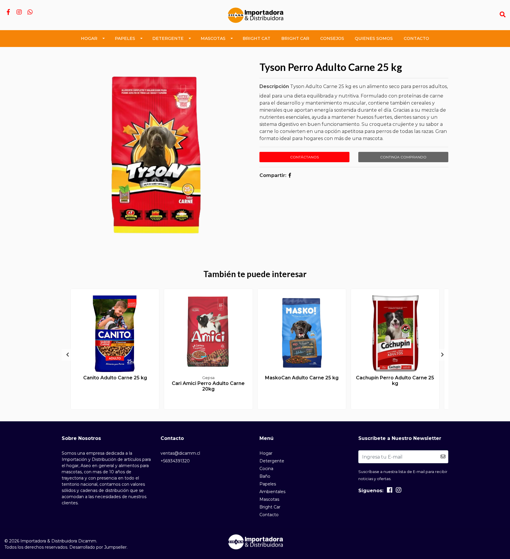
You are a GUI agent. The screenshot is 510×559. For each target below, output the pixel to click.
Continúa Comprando (403, 157)
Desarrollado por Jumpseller (98, 547)
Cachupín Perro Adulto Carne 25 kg (395, 380)
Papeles (125, 38)
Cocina (266, 468)
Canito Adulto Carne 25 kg (115, 378)
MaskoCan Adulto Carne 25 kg (302, 378)
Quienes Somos (374, 38)
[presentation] (67, 355)
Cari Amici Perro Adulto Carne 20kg (208, 386)
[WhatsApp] (30, 12)
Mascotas (213, 38)
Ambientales (272, 491)
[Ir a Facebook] (8, 12)
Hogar (89, 38)
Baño (264, 476)
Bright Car (295, 38)
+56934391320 (175, 461)
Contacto (416, 38)
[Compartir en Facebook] (290, 175)
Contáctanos (304, 157)
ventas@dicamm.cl (180, 453)
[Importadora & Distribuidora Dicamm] (255, 14)
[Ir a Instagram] (19, 12)
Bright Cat (256, 38)
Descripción (274, 86)
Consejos (332, 38)
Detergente (168, 38)
